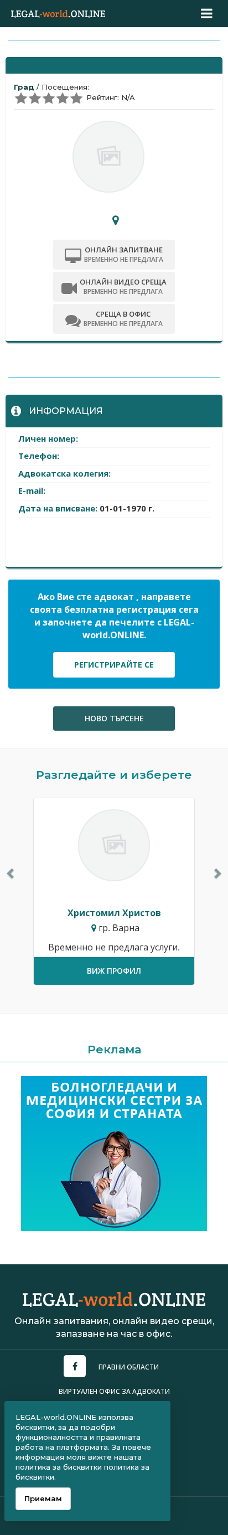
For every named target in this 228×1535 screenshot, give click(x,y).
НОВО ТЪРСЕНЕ (114, 718)
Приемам (43, 1498)
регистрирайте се (114, 664)
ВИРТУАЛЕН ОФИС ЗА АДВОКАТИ (114, 1391)
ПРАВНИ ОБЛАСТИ (129, 1367)
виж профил (114, 970)
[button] (11, 872)
